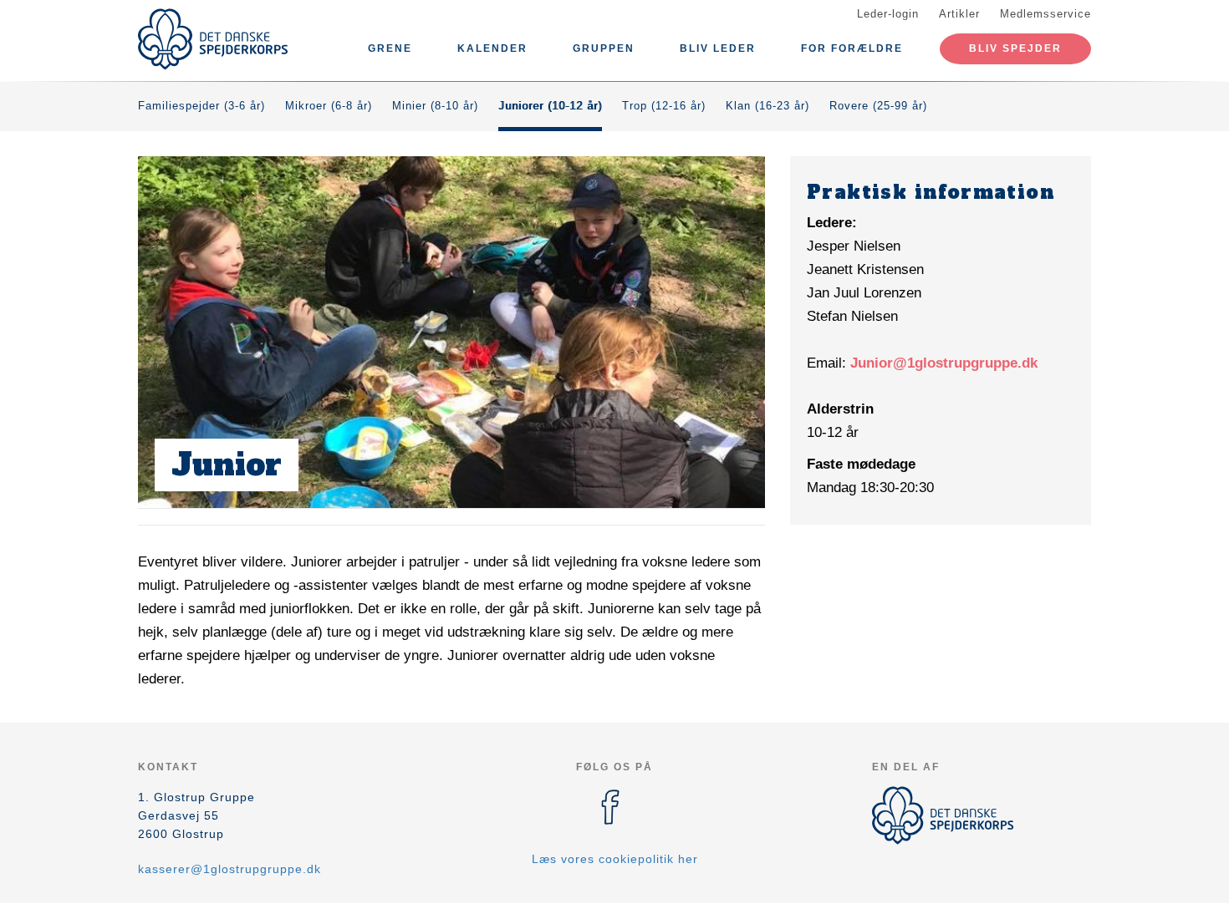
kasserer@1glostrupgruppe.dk (229, 869)
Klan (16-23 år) (767, 105)
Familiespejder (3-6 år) (201, 105)
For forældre (852, 48)
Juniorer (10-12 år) (550, 105)
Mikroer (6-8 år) (328, 105)
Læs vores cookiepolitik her (615, 859)
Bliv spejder (1015, 48)
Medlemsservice (1045, 14)
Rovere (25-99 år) (878, 105)
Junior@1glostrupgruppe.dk (944, 363)
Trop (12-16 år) (664, 105)
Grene (390, 48)
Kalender (492, 48)
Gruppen (604, 48)
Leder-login (888, 14)
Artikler (959, 14)
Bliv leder (718, 48)
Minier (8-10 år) (435, 105)
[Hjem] (213, 39)
